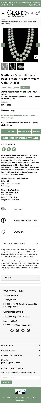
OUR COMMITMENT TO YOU (14, 243)
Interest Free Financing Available (20, 138)
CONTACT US (8, 278)
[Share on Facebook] (4, 149)
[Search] (28, 13)
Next (38, 45)
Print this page (9, 110)
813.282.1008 (35, 5)
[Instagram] (14, 149)
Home (3, 20)
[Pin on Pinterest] (9, 149)
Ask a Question (24, 132)
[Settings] (32, 13)
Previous (3, 45)
